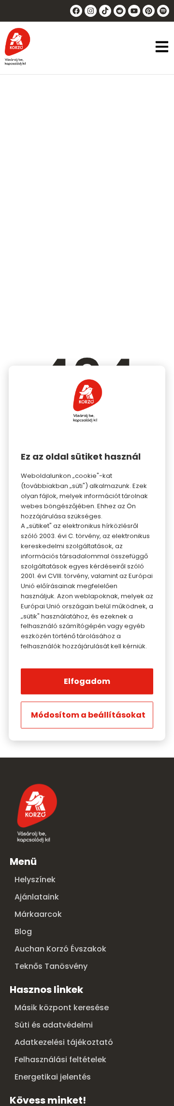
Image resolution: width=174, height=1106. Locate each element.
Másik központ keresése (61, 1007)
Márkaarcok (38, 914)
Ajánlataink (36, 896)
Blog (23, 931)
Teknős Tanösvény (50, 966)
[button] (162, 47)
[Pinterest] (149, 11)
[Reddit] (120, 11)
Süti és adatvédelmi (53, 1024)
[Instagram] (91, 11)
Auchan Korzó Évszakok (60, 948)
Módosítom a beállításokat (88, 714)
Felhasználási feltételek (60, 1059)
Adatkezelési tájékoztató (63, 1042)
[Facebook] (76, 11)
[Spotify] (163, 11)
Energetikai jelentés (52, 1076)
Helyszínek (35, 879)
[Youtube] (134, 11)
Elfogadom (87, 680)
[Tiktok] (105, 11)
